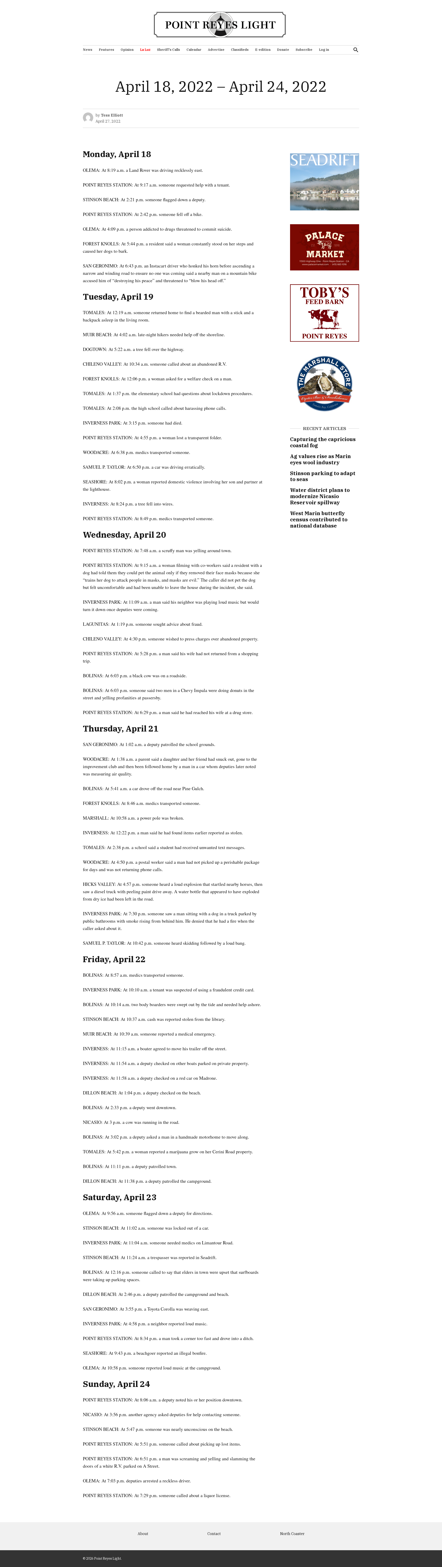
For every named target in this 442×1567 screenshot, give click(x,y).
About (143, 1533)
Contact (214, 1533)
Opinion (127, 50)
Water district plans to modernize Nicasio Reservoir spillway (320, 496)
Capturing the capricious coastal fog (323, 442)
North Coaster (292, 1533)
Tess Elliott (112, 115)
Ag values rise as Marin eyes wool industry (320, 459)
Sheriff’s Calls (168, 50)
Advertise (216, 50)
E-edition (262, 50)
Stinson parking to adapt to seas (322, 476)
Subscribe (304, 50)
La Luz (145, 50)
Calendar (193, 50)
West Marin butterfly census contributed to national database (318, 519)
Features (106, 50)
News (87, 50)
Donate (283, 50)
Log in (324, 50)
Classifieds (240, 50)
